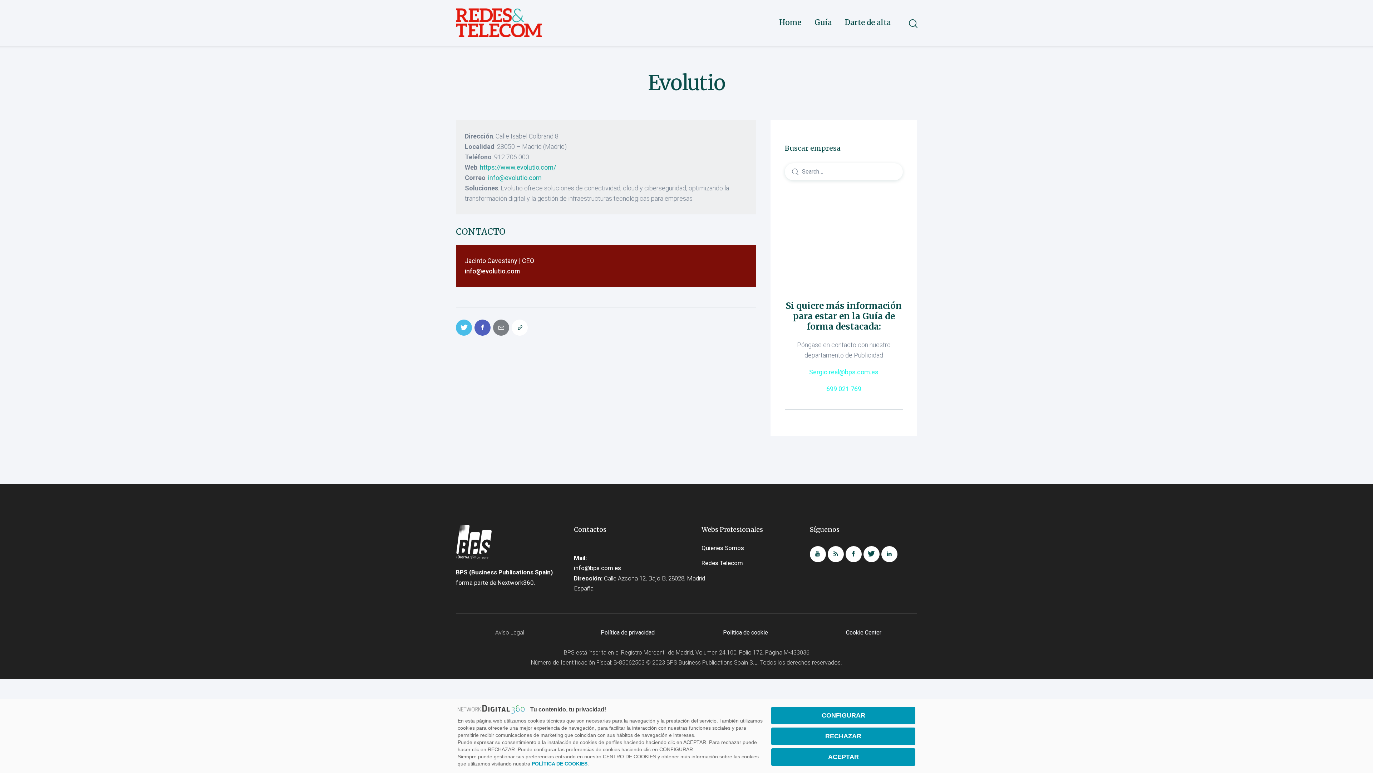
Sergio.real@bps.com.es (844, 372)
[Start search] (912, 24)
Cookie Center (863, 632)
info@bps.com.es (597, 568)
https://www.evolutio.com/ (518, 167)
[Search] (844, 171)
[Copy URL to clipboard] (520, 328)
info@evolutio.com (515, 177)
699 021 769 (843, 389)
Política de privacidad (628, 632)
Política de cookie (745, 632)
